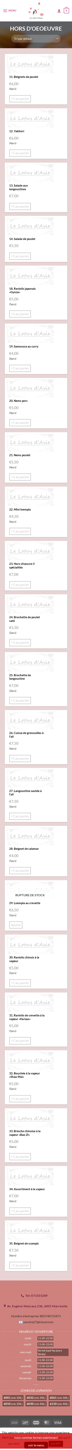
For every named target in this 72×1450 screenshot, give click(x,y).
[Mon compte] (59, 11)
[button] (10, 10)
